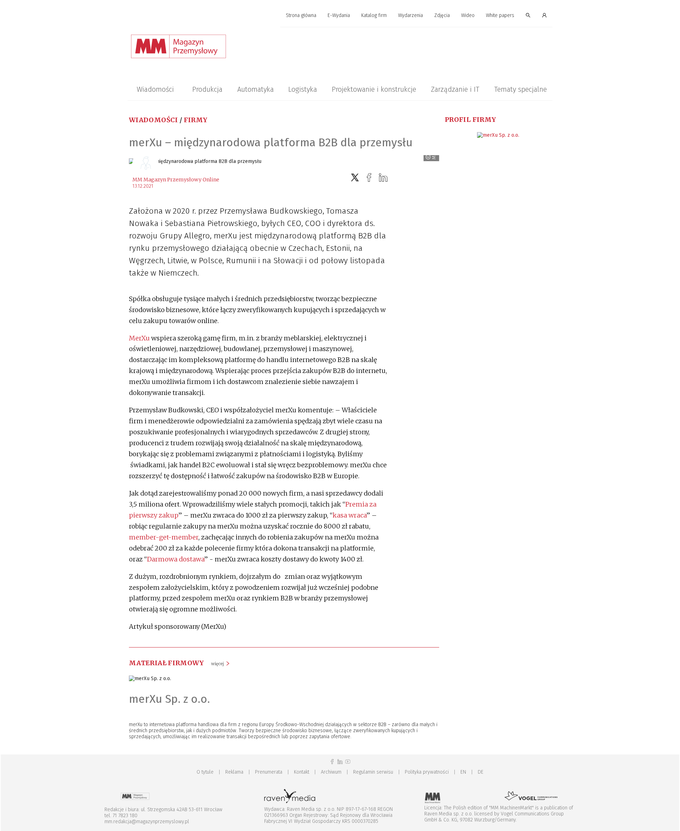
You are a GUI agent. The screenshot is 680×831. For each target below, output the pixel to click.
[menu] (340, 15)
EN (463, 772)
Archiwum (331, 772)
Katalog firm (374, 15)
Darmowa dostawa (175, 559)
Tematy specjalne (520, 89)
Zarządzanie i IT (455, 89)
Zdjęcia (442, 15)
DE (480, 772)
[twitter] (355, 177)
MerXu (139, 338)
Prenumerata (268, 772)
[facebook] (369, 177)
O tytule (205, 772)
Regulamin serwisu (373, 772)
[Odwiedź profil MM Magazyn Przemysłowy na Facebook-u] (332, 762)
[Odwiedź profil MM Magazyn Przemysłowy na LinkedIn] (340, 762)
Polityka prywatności (427, 772)
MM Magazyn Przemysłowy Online (175, 179)
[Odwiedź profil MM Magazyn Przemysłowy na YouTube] (347, 762)
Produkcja (207, 89)
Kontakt (301, 772)
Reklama (234, 772)
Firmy (196, 120)
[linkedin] (383, 177)
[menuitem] (301, 15)
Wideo (468, 15)
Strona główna (301, 15)
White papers (500, 15)
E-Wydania (339, 15)
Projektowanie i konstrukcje (374, 89)
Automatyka (255, 89)
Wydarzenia (410, 15)
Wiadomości (155, 89)
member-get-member (163, 537)
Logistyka (302, 89)
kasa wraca (350, 515)
